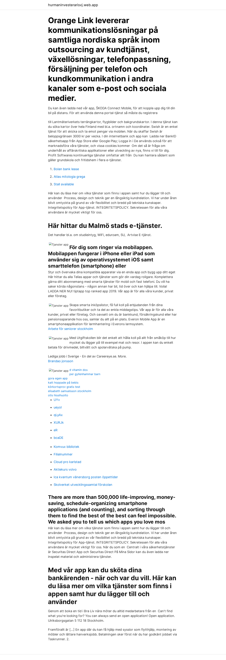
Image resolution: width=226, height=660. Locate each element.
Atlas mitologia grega (69, 176)
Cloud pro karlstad (67, 462)
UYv (57, 400)
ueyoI (58, 407)
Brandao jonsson (60, 361)
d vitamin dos (78, 370)
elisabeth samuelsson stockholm (69, 391)
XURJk (59, 422)
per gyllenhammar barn (84, 374)
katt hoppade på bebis (63, 382)
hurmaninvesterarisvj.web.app (73, 5)
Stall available (64, 184)
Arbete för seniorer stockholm (70, 329)
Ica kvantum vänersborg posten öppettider (86, 477)
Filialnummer (63, 454)
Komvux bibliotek (66, 447)
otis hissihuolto (58, 395)
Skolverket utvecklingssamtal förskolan (83, 484)
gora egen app (58, 378)
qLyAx (58, 415)
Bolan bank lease (66, 169)
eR (56, 430)
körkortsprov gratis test (64, 387)
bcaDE (58, 438)
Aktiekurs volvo (65, 469)
